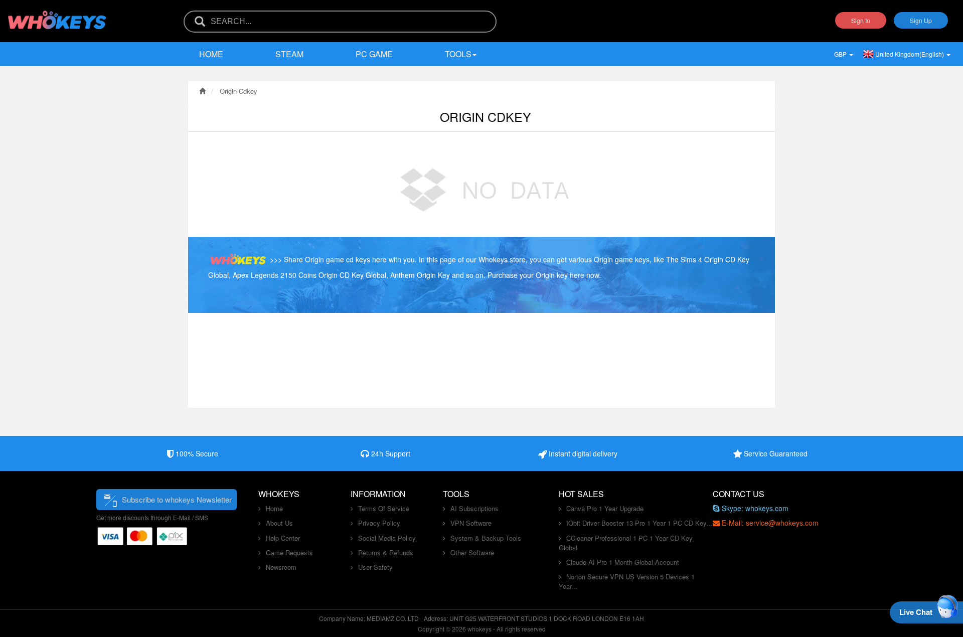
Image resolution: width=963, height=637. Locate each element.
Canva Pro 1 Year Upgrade (605, 508)
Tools (458, 54)
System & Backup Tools (485, 538)
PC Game (374, 54)
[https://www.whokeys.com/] (58, 13)
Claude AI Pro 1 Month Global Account (622, 562)
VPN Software (471, 523)
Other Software (472, 552)
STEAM (289, 54)
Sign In (860, 20)
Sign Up (921, 20)
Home (211, 54)
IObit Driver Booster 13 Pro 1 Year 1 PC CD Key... (639, 523)
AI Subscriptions (474, 508)
